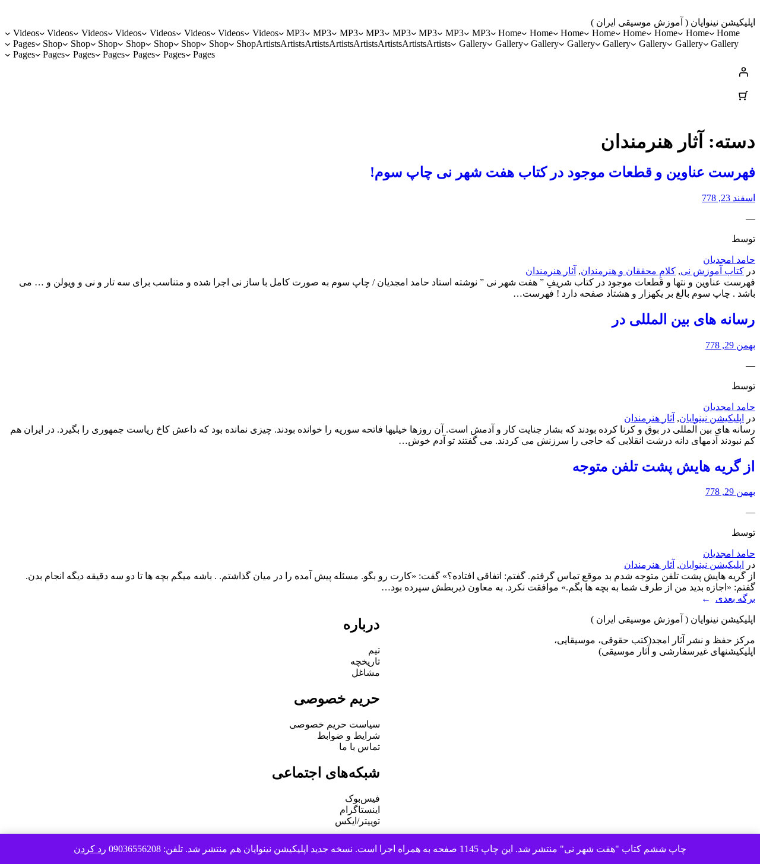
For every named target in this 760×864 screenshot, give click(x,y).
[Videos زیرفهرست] (247, 33)
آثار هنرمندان (550, 271)
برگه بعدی (728, 598)
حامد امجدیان (729, 260)
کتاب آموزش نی (712, 271)
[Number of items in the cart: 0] (743, 95)
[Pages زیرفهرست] (8, 44)
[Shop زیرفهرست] (232, 44)
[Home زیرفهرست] (712, 33)
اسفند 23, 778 (728, 198)
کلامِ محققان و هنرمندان (628, 271)
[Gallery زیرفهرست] (706, 44)
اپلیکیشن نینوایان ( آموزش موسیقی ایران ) (673, 22)
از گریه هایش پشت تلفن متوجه (663, 466)
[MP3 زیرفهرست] (467, 33)
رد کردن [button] (90, 849)
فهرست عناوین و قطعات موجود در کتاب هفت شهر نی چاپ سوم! (562, 172)
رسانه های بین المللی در (683, 319)
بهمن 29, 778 (730, 345)
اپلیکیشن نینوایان (711, 418)
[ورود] (380, 72)
